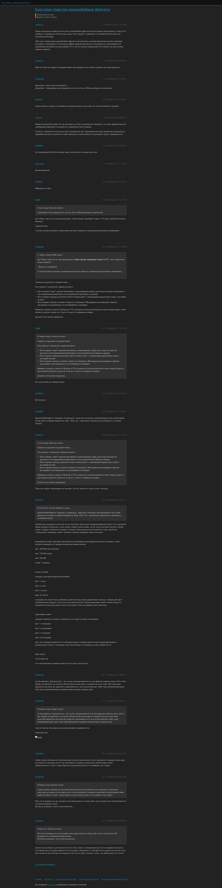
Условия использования (89, 879)
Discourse (52, 885)
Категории (48, 879)
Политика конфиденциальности (114, 879)
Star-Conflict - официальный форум (16, 3)
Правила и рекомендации (66, 879)
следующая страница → (46, 864)
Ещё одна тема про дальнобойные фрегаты (72, 9)
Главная (38, 879)
